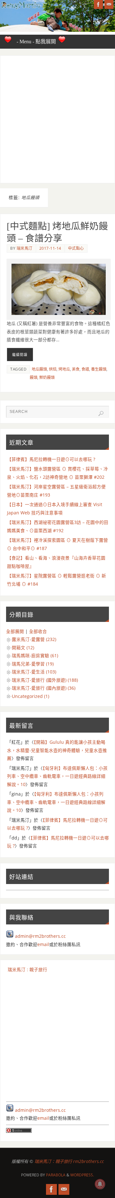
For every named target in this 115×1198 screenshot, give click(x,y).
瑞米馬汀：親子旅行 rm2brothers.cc (69, 1161)
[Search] (101, 413)
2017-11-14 (50, 248)
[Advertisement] (57, 119)
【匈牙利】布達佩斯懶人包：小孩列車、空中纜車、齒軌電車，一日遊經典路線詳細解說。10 (57, 776)
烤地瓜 (64, 369)
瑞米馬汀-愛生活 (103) (34, 672)
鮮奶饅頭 (47, 377)
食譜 (85, 369)
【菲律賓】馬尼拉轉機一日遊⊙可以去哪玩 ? (51, 459)
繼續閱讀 (19, 354)
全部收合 (38, 631)
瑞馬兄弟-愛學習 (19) (33, 664)
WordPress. (82, 1175)
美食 (76, 369)
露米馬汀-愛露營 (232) (34, 639)
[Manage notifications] (100, 1184)
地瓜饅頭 (39, 369)
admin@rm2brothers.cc (40, 936)
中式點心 (76, 248)
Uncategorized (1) (30, 696)
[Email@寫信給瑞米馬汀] (108, 4)
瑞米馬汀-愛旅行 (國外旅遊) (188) (45, 680)
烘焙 (53, 369)
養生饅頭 (98, 369)
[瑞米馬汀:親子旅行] (98, 4)
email (43, 944)
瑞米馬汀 (25, 248)
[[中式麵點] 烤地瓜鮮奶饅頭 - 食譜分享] (59, 289)
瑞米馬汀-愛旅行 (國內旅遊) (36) (43, 688)
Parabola (55, 1175)
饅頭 (33, 377)
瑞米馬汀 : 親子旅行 (27, 969)
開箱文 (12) (23, 648)
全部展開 (15, 631)
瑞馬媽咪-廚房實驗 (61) (35, 655)
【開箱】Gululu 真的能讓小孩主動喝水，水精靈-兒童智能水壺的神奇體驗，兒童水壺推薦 (57, 750)
